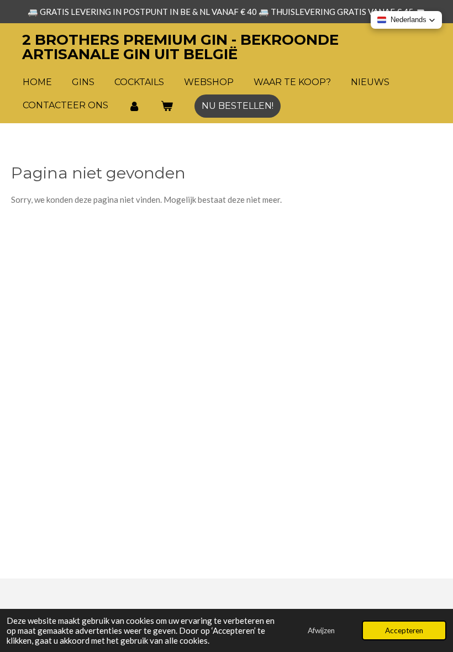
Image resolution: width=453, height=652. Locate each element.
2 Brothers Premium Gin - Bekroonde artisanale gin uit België (180, 47)
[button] (406, 19)
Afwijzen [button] (321, 630)
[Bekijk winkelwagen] (166, 106)
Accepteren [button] (404, 630)
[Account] (134, 106)
